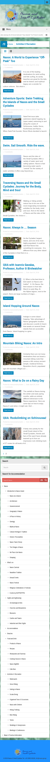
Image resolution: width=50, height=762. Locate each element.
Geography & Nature (16, 511)
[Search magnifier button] (46, 480)
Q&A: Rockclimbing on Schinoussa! (24, 418)
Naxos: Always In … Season (19, 227)
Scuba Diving (14, 694)
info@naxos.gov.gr (41, 758)
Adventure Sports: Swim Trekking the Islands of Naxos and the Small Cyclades (24, 102)
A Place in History (15, 516)
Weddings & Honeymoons (17, 725)
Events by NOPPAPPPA (17, 593)
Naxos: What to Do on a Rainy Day (23, 380)
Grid (5, 52)
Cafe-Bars (13, 669)
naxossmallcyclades (16, 65)
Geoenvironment (15, 506)
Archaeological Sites (16, 603)
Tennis (12, 720)
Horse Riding (14, 684)
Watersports (13, 679)
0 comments (9, 67)
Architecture (13, 501)
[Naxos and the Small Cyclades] (25, 15)
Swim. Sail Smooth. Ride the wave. (24, 145)
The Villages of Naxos (16, 547)
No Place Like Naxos (16, 552)
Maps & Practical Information (13, 735)
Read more (7, 91)
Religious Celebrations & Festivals (20, 588)
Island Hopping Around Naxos (21, 306)
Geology (12, 522)
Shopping (12, 557)
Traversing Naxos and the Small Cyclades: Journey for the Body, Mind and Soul (22, 186)
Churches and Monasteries (18, 608)
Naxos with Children (16, 705)
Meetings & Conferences (17, 730)
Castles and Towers (16, 618)
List (10, 51)
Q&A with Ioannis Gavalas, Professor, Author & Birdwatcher (22, 266)
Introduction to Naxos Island (15, 491)
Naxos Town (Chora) (16, 542)
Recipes (12, 649)
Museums (13, 613)
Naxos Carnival (14, 567)
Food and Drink (12, 639)
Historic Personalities (16, 537)
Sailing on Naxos (15, 689)
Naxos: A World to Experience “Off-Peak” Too (24, 59)
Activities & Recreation (14, 674)
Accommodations (12, 628)
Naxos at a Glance (15, 496)
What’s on (10, 562)
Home (10, 44)
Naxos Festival (14, 583)
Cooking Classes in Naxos (18, 659)
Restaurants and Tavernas (17, 654)
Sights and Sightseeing (14, 598)
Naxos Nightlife (14, 664)
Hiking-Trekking (14, 710)
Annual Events (14, 578)
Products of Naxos (15, 644)
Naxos (6, 486)
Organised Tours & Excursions (19, 700)
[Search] (45, 467)
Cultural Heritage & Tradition (18, 532)
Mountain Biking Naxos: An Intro (22, 343)
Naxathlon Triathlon (15, 572)
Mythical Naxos (14, 527)
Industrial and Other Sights (18, 623)
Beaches (10, 633)
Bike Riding (13, 715)
